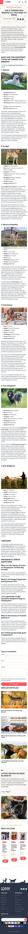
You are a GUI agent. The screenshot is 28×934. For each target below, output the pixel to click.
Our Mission (3, 904)
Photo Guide (3, 902)
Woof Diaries (6, 5)
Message (3, 666)
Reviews (3, 906)
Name (2, 654)
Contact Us (17, 895)
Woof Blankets (16, 931)
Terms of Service (18, 906)
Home (2, 5)
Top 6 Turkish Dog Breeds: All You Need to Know (17, 5)
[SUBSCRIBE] (25, 920)
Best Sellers (3, 895)
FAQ (16, 897)
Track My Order (18, 911)
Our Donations (18, 899)
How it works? (4, 899)
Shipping (17, 902)
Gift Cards (3, 897)
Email (2, 660)
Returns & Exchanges (19, 908)
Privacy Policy (18, 904)
